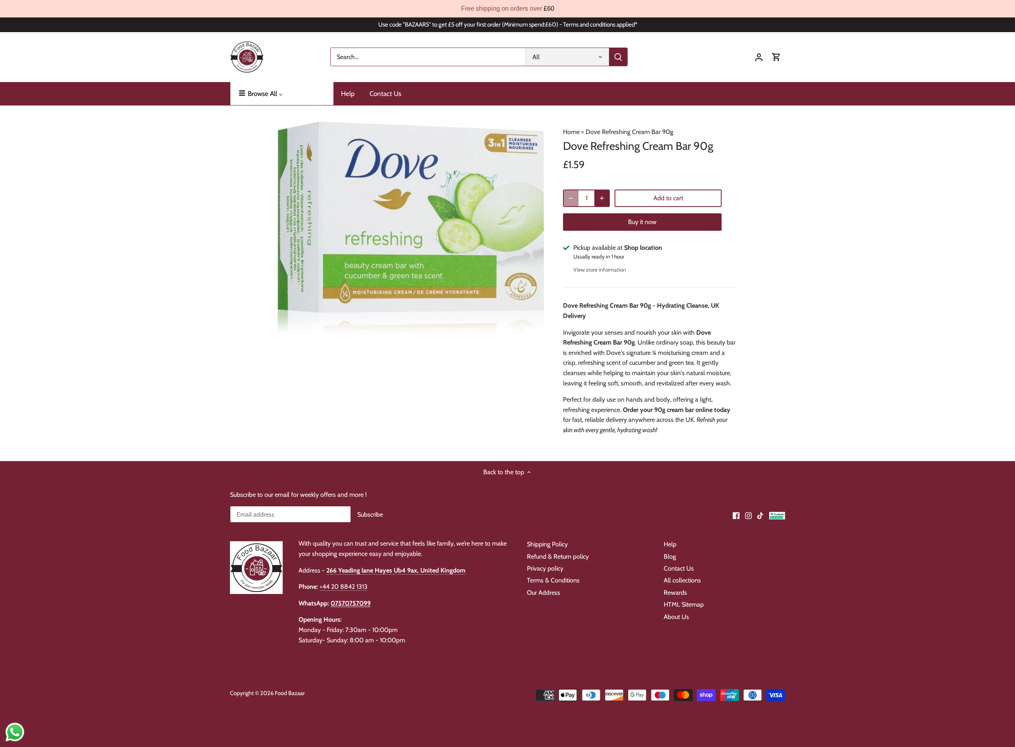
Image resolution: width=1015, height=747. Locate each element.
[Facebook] (736, 515)
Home (571, 132)
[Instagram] (748, 515)
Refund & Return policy (558, 556)
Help (670, 544)
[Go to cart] (776, 57)
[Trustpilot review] (777, 515)
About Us (676, 617)
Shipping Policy (547, 544)
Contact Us (679, 568)
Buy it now (642, 222)
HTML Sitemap (684, 604)
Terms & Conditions (553, 580)
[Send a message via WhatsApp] (15, 732)
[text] (507, 9)
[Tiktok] (760, 515)
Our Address (543, 592)
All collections (682, 580)
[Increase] (601, 198)
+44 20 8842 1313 (344, 586)
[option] (411, 227)
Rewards (675, 592)
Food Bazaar (290, 693)
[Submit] (618, 57)
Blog (670, 556)
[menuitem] (281, 93)
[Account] (759, 57)
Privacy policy (545, 568)
